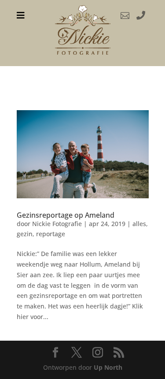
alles (139, 223)
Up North (108, 367)
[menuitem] (21, 15)
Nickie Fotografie (57, 223)
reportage (50, 234)
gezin (25, 234)
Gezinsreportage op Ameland (65, 215)
